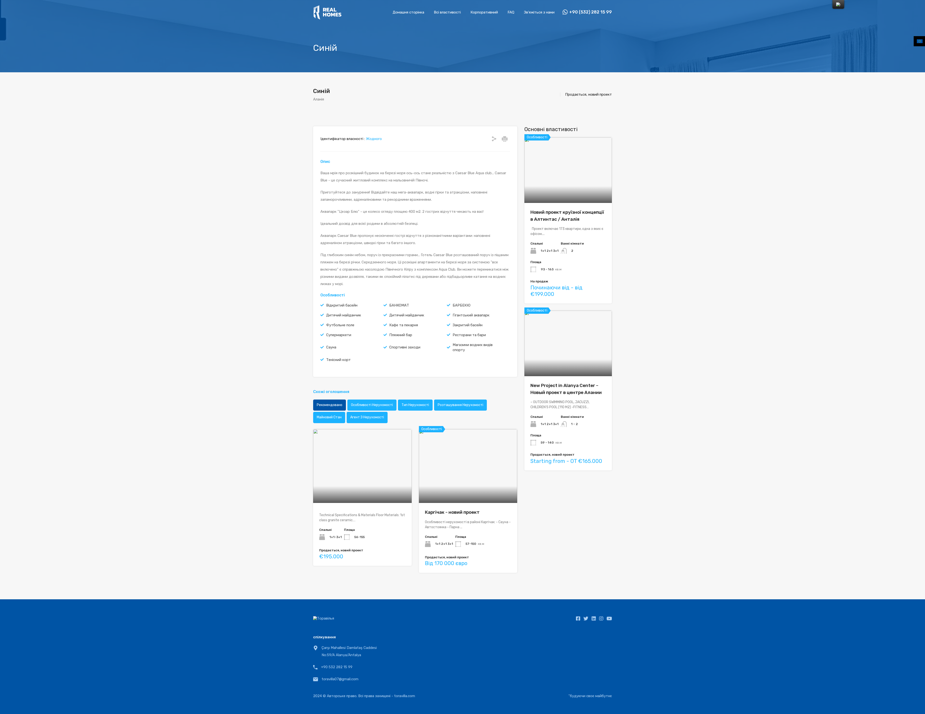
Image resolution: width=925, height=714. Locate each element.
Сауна (331, 347)
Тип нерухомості (415, 405)
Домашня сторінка (408, 12)
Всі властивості (447, 12)
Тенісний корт (338, 360)
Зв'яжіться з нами (539, 12)
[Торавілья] (327, 17)
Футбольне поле (340, 325)
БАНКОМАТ (399, 305)
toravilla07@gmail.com (340, 679)
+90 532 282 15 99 (336, 667)
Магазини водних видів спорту (473, 347)
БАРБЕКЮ (461, 305)
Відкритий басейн (341, 305)
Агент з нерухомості (367, 417)
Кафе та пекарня (403, 325)
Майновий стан (329, 417)
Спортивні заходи (404, 347)
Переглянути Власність (362, 488)
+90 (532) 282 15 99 (590, 12)
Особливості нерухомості (372, 405)
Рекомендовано (329, 405)
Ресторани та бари (469, 335)
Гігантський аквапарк (471, 315)
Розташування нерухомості (460, 405)
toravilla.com (404, 696)
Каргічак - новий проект (452, 512)
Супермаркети (338, 335)
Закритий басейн (467, 325)
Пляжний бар (400, 335)
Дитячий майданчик (343, 315)
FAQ (511, 12)
